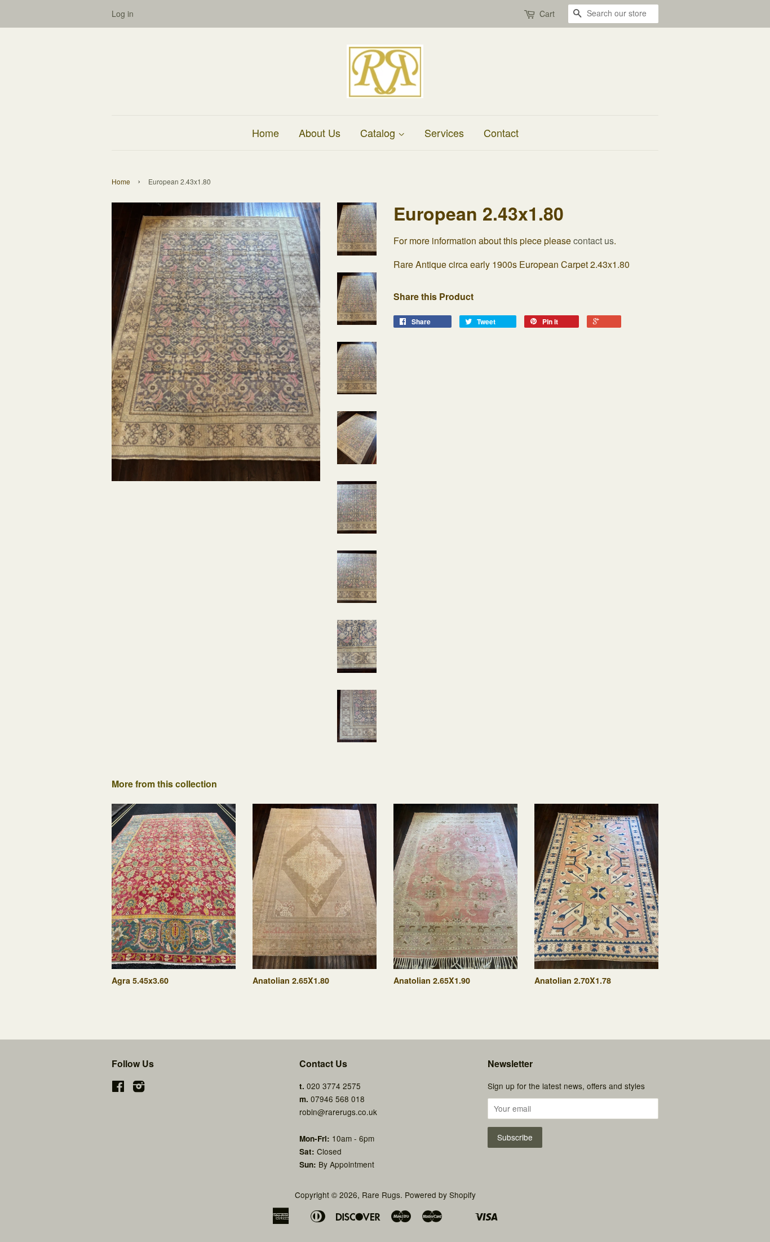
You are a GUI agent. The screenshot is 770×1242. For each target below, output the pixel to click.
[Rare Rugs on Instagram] (138, 1088)
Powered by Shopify (440, 1194)
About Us (319, 132)
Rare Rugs (381, 1194)
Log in (123, 13)
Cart (547, 13)
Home (265, 132)
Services (444, 132)
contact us (593, 240)
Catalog (379, 132)
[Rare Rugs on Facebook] (118, 1088)
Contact (501, 132)
